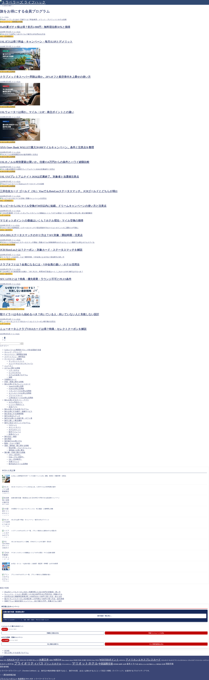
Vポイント (13, 425)
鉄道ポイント (14, 434)
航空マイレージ (15, 432)
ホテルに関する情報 (12, 368)
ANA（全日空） (15, 455)
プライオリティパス (29, 663)
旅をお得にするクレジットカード (17, 384)
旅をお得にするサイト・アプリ (16, 400)
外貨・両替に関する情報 (14, 382)
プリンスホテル (53, 663)
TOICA (97, 660)
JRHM (30, 660)
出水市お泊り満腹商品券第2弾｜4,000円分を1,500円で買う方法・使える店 (33, 596)
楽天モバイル (142, 664)
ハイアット (206, 660)
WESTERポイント (109, 659)
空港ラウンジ (14, 461)
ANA (5, 660)
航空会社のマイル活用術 (18, 464)
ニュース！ (8, 366)
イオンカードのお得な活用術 (20, 391)
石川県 (163, 664)
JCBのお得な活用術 (16, 389)
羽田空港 (170, 664)
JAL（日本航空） (15, 459)
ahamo (1, 660)
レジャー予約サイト (16, 404)
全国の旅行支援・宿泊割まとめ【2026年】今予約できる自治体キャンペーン (35, 498)
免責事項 (21, 679)
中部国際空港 (106, 663)
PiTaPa (79, 660)
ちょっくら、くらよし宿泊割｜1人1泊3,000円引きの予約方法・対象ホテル (33, 594)
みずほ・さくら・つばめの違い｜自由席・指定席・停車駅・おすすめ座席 (34, 563)
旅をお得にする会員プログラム (16, 409)
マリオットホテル (85, 663)
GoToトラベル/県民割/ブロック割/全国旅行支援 (22, 350)
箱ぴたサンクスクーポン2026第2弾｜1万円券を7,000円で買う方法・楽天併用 (34, 599)
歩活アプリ (13, 407)
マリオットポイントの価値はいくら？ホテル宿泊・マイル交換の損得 (33, 552)
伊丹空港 (115, 664)
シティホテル (14, 370)
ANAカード (13, 659)
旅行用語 (7, 439)
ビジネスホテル (15, 373)
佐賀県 (120, 664)
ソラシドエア (191, 660)
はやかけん (122, 660)
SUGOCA (89, 660)
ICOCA (22, 660)
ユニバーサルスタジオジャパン (21, 363)
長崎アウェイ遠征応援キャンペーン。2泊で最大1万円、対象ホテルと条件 (33, 601)
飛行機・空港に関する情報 (14, 452)
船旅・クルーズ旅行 (12, 443)
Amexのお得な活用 (16, 386)
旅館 (10, 377)
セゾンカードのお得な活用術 (20, 393)
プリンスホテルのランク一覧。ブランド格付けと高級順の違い (31, 574)
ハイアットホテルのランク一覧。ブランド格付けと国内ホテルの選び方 (33, 530)
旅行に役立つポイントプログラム (17, 423)
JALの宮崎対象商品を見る (156, 644)
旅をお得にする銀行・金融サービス (18, 411)
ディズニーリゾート (16, 361)
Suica (93, 660)
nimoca (71, 660)
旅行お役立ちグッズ (12, 416)
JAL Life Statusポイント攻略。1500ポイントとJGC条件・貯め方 (31, 541)
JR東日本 (44, 659)
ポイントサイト (15, 427)
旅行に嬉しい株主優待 (13, 420)
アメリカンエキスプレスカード (143, 659)
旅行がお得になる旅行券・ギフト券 (18, 418)
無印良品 (158, 664)
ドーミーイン (198, 660)
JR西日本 (57, 660)
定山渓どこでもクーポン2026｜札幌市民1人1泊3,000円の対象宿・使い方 (32, 592)
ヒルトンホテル (7, 664)
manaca (67, 660)
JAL (25, 660)
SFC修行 (84, 660)
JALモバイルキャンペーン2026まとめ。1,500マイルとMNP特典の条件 (33, 487)
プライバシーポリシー (8, 679)
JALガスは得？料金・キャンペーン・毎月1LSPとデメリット (30, 520)
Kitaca (63, 660)
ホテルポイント (15, 430)
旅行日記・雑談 (10, 436)
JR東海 (51, 660)
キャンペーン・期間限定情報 (15, 354)
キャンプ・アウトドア (13, 352)
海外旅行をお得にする (13, 441)
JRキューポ (36, 660)
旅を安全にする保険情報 (14, 414)
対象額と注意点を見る (53, 633)
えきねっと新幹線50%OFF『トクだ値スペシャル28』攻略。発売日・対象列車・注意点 (38, 476)
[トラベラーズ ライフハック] (23, 2)
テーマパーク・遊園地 (13, 359)
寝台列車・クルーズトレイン (20, 448)
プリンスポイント (67, 664)
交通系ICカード (10, 379)
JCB (28, 660)
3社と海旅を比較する (52, 644)
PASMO (76, 660)
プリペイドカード (16, 395)
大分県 (124, 664)
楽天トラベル (132, 664)
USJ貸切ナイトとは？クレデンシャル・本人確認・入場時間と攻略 (32, 509)
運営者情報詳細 (9, 675)
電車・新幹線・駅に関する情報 (16, 445)
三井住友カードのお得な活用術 (21, 398)
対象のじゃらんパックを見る (156, 633)
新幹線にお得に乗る (16, 450)
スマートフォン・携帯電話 (14, 357)
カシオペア (172, 660)
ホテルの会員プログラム (18, 375)
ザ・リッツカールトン (181, 660)
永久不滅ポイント (151, 664)
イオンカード (164, 660)
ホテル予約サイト (16, 402)
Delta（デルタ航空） (17, 457)
